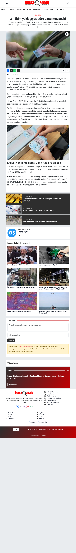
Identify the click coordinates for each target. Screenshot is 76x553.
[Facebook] (17, 406)
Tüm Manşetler (51, 400)
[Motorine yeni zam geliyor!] (54, 255)
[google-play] (42, 422)
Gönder (11, 340)
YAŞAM (41, 418)
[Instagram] (24, 406)
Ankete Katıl (13, 384)
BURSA (3, 10)
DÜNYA (10, 414)
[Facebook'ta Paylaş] (8, 70)
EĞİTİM (41, 414)
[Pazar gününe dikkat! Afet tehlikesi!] (22, 301)
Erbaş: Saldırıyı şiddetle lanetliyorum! (19, 265)
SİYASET (12, 10)
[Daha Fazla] (18, 70)
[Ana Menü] (7, 4)
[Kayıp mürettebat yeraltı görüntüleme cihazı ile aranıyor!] (54, 301)
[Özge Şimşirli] (11, 233)
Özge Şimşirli (23, 232)
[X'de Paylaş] (11, 70)
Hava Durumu (51, 394)
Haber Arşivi (50, 404)
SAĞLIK (45, 10)
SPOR (29, 10)
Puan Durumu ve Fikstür (54, 398)
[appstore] (32, 422)
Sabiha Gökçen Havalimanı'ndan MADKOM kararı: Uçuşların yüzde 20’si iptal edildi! (53, 288)
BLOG (62, 10)
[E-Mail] (19, 235)
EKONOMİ (36, 10)
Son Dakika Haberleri (53, 402)
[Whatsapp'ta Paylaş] (14, 70)
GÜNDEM (38, 15)
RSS (16, 429)
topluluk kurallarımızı (25, 346)
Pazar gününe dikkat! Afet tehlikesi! (19, 311)
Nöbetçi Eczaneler (52, 392)
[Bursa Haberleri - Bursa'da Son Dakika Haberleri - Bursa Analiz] (37, 3)
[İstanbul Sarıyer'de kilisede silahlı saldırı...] (22, 277)
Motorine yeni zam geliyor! (48, 265)
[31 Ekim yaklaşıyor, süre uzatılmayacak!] (38, 49)
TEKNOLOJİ (21, 10)
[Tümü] (68, 363)
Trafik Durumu (51, 396)
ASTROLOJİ (54, 10)
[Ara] (68, 3)
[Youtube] (27, 406)
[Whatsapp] (31, 406)
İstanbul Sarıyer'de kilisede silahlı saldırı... (21, 287)
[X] (20, 406)
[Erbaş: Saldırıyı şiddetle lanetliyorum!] (22, 255)
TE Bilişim (43, 435)
